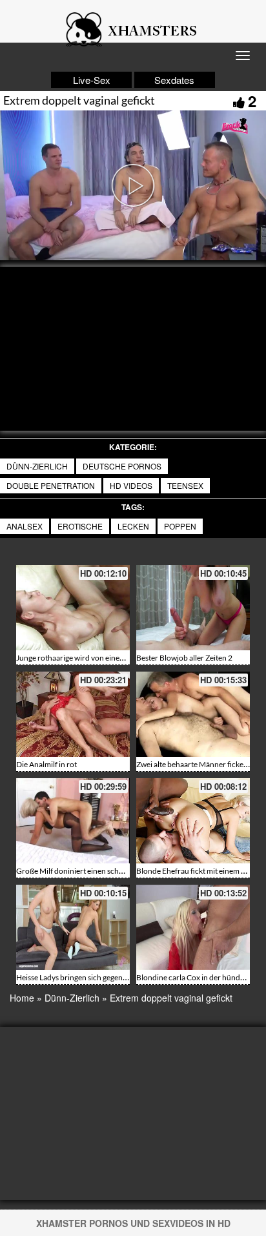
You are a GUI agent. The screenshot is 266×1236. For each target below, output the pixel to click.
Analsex (24, 525)
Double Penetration (50, 485)
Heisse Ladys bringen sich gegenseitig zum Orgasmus (104, 977)
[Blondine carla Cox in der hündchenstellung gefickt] (193, 927)
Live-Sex (91, 80)
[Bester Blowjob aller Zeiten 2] (193, 607)
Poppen (180, 525)
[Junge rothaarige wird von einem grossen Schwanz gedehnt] (73, 607)
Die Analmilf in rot (46, 764)
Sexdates (174, 80)
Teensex (185, 485)
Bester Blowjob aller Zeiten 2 (184, 658)
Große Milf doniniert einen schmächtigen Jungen (98, 871)
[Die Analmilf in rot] (73, 714)
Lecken (133, 525)
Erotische (80, 525)
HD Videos (131, 485)
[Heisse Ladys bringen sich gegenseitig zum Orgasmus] (73, 927)
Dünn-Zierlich (37, 465)
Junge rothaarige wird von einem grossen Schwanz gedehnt (115, 658)
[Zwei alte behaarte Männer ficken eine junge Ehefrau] (193, 714)
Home (22, 997)
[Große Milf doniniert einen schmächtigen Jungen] (73, 820)
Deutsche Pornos (122, 465)
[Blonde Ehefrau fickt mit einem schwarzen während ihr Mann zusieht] (193, 820)
